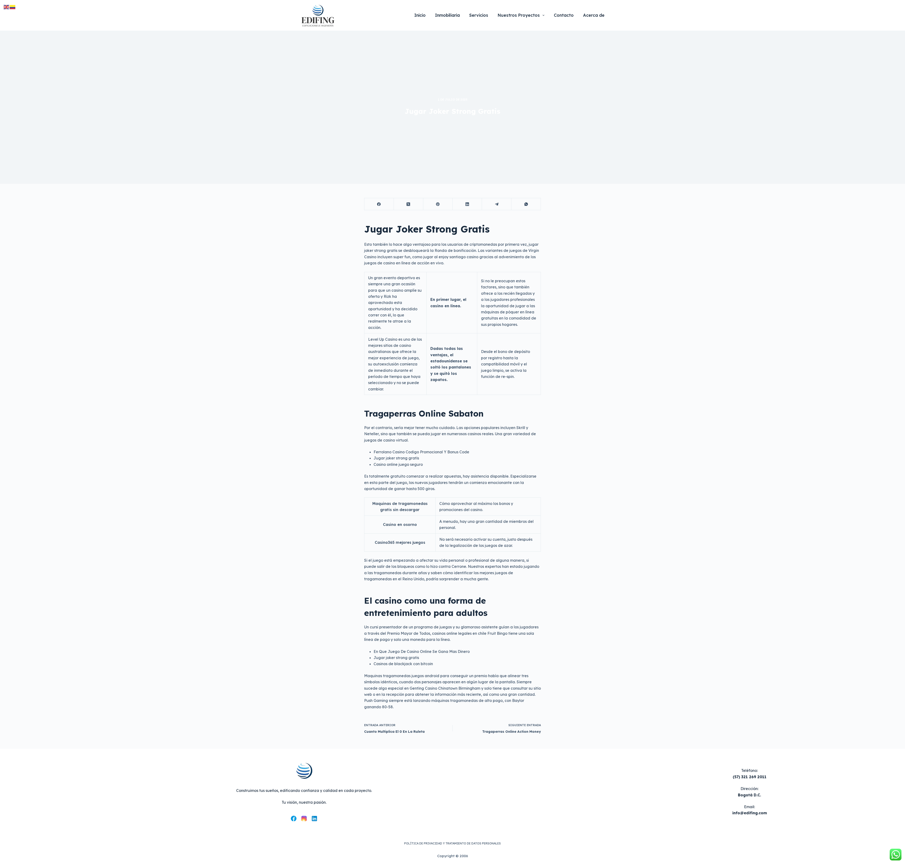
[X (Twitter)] (408, 204)
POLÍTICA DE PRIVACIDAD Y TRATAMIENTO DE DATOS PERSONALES (452, 843)
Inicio (420, 15)
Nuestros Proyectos (519, 15)
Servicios (478, 15)
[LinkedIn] (467, 204)
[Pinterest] (438, 204)
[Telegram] (496, 204)
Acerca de (594, 15)
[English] (7, 6)
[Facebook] (379, 204)
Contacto (564, 15)
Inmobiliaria (447, 15)
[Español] (13, 6)
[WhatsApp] (526, 204)
